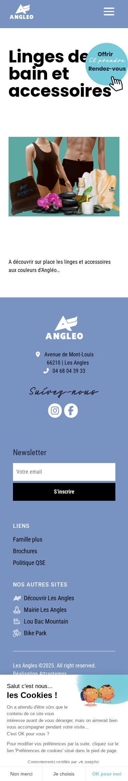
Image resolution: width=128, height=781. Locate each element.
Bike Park (34, 633)
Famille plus (27, 539)
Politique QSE (29, 562)
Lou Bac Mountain (45, 621)
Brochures (25, 551)
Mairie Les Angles (45, 609)
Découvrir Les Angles (48, 598)
